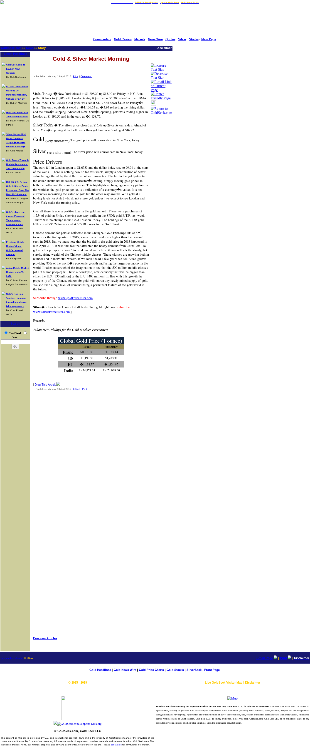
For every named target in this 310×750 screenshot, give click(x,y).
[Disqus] (91, 454)
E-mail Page (264, 658)
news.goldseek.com (12, 658)
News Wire (155, 39)
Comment (86, 76)
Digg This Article (45, 384)
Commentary (102, 39)
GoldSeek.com (11, 48)
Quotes (170, 39)
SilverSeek (194, 670)
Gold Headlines (100, 670)
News (30, 48)
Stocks (194, 39)
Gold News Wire (125, 670)
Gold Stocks (175, 670)
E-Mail (76, 389)
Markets (139, 39)
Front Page (212, 670)
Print (75, 76)
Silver (182, 39)
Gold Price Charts (151, 670)
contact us (116, 744)
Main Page (208, 39)
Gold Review (123, 39)
